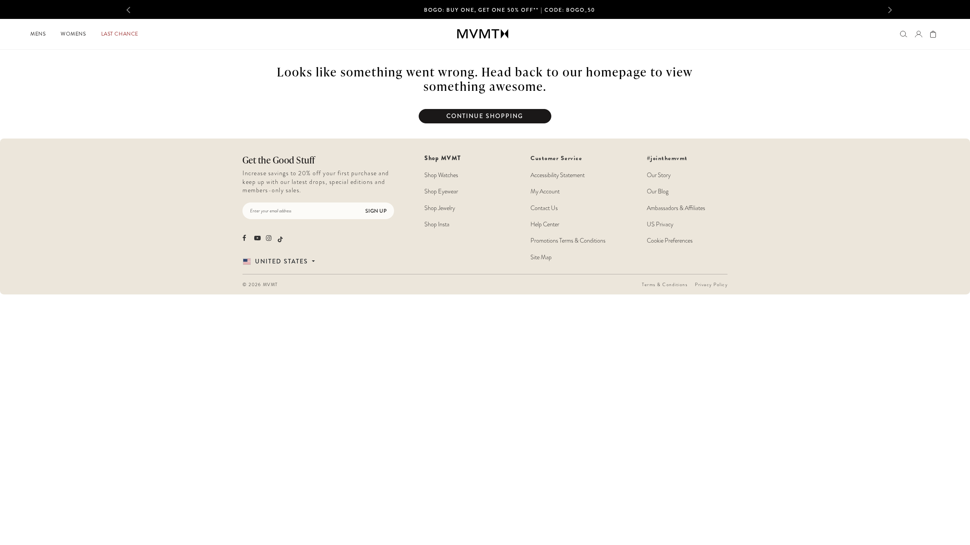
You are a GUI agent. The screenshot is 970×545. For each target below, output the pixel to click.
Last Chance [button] (119, 34)
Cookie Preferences (670, 241)
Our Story (659, 175)
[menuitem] (37, 34)
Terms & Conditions (664, 285)
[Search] (903, 34)
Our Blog (657, 191)
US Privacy (660, 224)
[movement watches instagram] (269, 238)
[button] (145, 9)
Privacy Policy (711, 285)
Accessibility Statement (557, 175)
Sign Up (375, 211)
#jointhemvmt (667, 158)
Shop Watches (441, 175)
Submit (244, 242)
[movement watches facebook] (245, 238)
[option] (509, 11)
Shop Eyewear (441, 191)
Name (244, 152)
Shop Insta (436, 224)
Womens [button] (73, 34)
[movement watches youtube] (257, 238)
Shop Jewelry (439, 208)
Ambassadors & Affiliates (676, 208)
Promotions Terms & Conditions (567, 241)
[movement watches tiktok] (280, 238)
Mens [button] (37, 34)
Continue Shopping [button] (484, 116)
